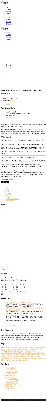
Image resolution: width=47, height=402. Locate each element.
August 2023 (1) (11, 375)
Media (8, 104)
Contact (8, 13)
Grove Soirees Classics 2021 (30, 355)
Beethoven (39, 347)
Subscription (10, 201)
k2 (6, 188)
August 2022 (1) (11, 386)
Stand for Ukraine (30, 358)
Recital (8, 195)
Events (8, 9)
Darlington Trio (13, 351)
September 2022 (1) (13, 384)
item (7, 190)
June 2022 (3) (10, 388)
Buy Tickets (10, 117)
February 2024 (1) (12, 372)
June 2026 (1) (10, 368)
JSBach (37, 356)
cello (9, 349)
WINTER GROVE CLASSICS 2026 (18, 302)
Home (8, 7)
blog (7, 191)
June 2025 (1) (10, 370)
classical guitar (16, 349)
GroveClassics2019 (12, 199)
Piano (7, 358)
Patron (8, 11)
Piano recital (14, 358)
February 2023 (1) (12, 379)
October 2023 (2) (11, 373)
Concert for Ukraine (29, 349)
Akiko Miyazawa (7, 347)
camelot (4, 349)
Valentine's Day (16, 360)
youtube (8, 193)
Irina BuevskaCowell (23, 356)
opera (8, 197)
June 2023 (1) (10, 377)
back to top (5, 267)
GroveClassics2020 (22, 353)
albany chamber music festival (24, 347)
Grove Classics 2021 (36, 353)
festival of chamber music (27, 351)
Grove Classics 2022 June (10, 355)
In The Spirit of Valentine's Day (16, 315)
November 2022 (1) (12, 381)
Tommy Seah (6, 360)
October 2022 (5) (11, 383)
